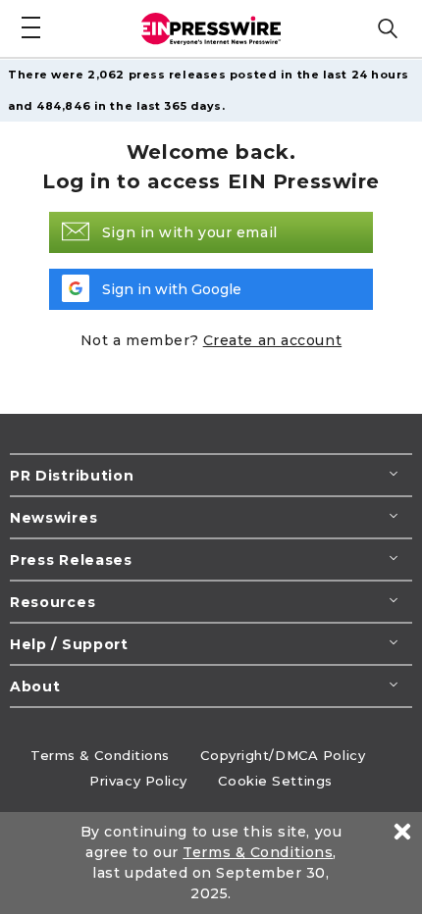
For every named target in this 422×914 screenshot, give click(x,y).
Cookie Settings (275, 780)
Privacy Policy (138, 780)
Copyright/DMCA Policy (282, 755)
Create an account (273, 340)
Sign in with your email (190, 232)
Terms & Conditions (100, 755)
